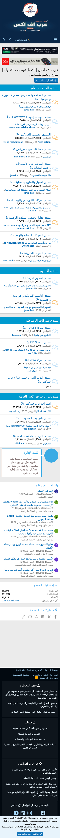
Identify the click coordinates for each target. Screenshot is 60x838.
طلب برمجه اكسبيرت (41, 175)
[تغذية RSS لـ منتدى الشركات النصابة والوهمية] (11, 235)
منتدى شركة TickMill (38, 327)
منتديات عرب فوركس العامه (38, 396)
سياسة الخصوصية (21, 674)
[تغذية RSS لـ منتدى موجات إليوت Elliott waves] (8, 117)
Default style (33, 670)
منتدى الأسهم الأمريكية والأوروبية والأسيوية (34, 564)
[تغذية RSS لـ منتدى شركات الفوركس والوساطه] (8, 200)
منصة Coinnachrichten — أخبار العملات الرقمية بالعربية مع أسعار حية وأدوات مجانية (28, 531)
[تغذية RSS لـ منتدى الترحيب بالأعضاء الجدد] (14, 436)
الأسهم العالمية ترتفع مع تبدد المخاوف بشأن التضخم (27, 307)
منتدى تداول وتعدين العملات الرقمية (30, 217)
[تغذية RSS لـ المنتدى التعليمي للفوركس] (17, 134)
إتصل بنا (54, 674)
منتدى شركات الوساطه (42, 320)
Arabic (19, 670)
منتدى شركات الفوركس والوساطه (31, 200)
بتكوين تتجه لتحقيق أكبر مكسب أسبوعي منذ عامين (28, 569)
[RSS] (36, 678)
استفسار (47, 156)
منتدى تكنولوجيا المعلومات (35, 418)
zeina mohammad (13, 142)
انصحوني (46, 443)
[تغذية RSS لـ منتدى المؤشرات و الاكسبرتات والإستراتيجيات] (31, 168)
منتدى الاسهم (49, 270)
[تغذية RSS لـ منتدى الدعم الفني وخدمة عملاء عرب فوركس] (39, 381)
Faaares (16, 335)
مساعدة (54, 677)
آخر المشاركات (44, 485)
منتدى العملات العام (44, 88)
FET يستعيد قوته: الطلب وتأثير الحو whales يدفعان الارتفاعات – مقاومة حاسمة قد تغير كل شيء (28, 503)
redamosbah (29, 428)
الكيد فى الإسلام (43, 411)
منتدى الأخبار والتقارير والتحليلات (32, 182)
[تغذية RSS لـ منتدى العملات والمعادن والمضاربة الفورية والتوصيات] (36, 99)
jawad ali (29, 109)
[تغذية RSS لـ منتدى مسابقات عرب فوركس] (14, 149)
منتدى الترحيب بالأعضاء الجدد (33, 436)
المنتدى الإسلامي (45, 496)
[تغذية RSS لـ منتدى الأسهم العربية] (24, 278)
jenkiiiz (14, 175)
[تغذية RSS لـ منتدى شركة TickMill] (24, 327)
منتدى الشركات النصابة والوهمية (32, 235)
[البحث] (4, 40)
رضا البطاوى (14, 411)
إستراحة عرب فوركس (38, 403)
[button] (55, 39)
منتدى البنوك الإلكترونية (37, 253)
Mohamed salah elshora (22, 127)
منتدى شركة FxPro (39, 360)
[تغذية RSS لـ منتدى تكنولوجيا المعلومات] (17, 418)
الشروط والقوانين (40, 674)
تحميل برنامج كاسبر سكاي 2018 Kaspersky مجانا (28, 425)
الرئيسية (44, 677)
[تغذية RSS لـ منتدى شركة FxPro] (26, 360)
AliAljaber (20, 443)
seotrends (8, 260)
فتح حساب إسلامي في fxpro (37, 367)
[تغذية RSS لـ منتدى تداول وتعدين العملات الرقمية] (7, 217)
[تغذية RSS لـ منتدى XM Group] (27, 342)
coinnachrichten (26, 228)
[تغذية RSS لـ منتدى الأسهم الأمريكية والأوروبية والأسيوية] (37, 299)
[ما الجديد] (10, 40)
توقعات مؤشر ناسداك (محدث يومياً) (35, 106)
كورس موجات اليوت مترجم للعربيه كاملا (33, 124)
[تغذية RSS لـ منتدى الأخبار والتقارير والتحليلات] (10, 182)
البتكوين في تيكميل (42, 335)
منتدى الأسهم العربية (39, 278)
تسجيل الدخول (51, 670)
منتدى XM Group (40, 342)
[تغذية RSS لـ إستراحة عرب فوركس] (22, 403)
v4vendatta (28, 245)
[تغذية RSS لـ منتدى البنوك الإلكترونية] (21, 253)
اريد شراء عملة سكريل (40, 260)
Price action (44, 142)
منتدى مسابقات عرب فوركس (33, 149)
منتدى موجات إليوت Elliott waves (31, 117)
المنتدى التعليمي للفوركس (35, 134)
